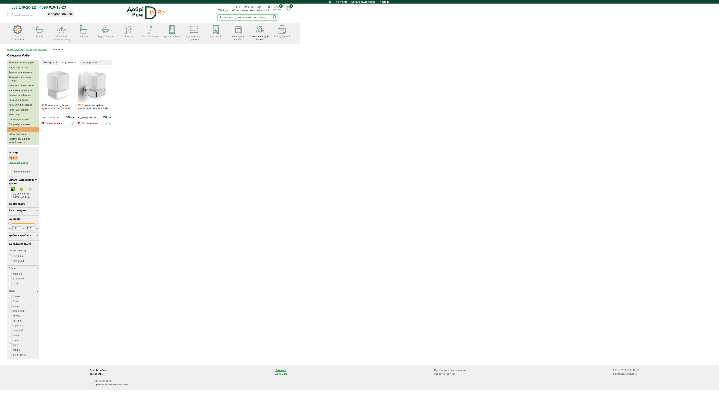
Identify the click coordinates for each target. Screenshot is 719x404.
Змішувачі (128, 36)
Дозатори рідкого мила (21, 85)
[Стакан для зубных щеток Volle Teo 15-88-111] (58, 101)
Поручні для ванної (19, 124)
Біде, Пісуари (105, 36)
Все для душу (150, 36)
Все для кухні (282, 36)
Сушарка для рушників (193, 38)
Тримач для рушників (21, 72)
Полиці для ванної (19, 119)
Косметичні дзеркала (20, 105)
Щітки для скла (17, 134)
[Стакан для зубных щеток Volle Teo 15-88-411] (94, 101)
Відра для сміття (18, 67)
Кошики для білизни (20, 95)
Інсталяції (216, 36)
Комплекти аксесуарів (21, 62)
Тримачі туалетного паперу (20, 79)
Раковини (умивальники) (62, 38)
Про (329, 1)
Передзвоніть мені (60, 14)
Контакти (341, 1)
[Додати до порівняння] (71, 123)
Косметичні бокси (18, 100)
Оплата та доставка (363, 1)
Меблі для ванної (238, 38)
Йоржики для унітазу (20, 90)
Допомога (281, 373)
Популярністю (89, 62)
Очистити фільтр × (18, 162)
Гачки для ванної (18, 109)
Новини (384, 1)
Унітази (84, 36)
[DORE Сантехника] (146, 19)
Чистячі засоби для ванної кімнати (19, 141)
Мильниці (14, 114)
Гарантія (280, 370)
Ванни (39, 36)
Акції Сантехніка (17, 38)
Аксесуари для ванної (260, 38)
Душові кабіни (172, 36)
